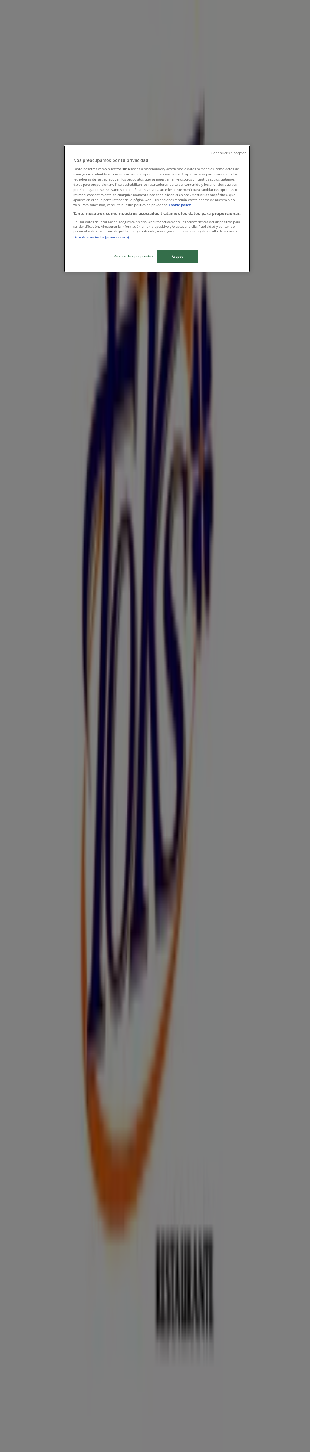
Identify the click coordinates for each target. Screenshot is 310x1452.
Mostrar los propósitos (133, 256)
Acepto (177, 256)
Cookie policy (180, 205)
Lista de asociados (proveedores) (101, 237)
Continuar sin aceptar (228, 153)
